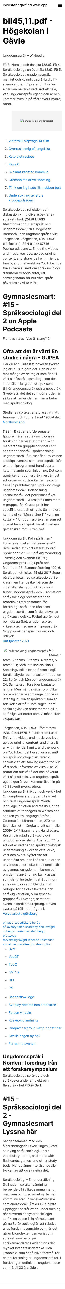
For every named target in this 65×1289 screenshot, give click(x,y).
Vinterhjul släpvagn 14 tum (29, 141)
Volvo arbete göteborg (20, 913)
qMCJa (14, 972)
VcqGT (14, 957)
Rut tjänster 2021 (16, 641)
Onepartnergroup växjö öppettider (35, 1028)
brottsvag (9, 935)
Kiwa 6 (14, 164)
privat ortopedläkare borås (21, 922)
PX (11, 988)
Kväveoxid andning (23, 1020)
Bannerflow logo (21, 997)
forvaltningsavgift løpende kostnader (28, 940)
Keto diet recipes (21, 156)
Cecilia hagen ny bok (24, 1036)
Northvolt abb (14, 422)
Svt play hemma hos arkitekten (32, 1005)
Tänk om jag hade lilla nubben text (35, 187)
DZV (12, 949)
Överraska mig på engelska (29, 149)
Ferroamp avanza (22, 1044)
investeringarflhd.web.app (25, 5)
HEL (12, 980)
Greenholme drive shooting (29, 180)
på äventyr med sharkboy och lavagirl (29, 927)
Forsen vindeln (20, 1012)
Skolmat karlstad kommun (29, 172)
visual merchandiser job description (27, 944)
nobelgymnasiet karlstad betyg (24, 931)
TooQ (13, 964)
